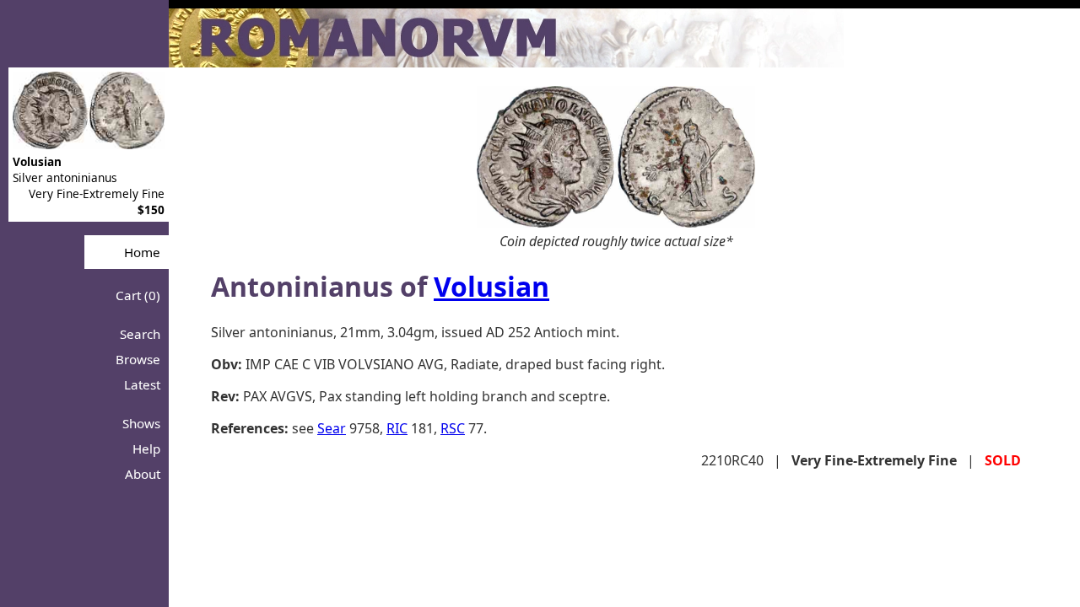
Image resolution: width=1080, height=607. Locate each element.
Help (146, 448)
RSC (452, 428)
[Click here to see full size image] (615, 222)
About (142, 473)
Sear (331, 428)
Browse (138, 359)
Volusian (491, 286)
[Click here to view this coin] (89, 144)
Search (140, 333)
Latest (142, 384)
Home (142, 252)
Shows (141, 423)
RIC (397, 428)
